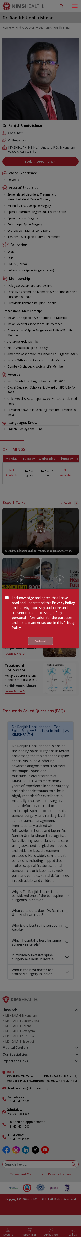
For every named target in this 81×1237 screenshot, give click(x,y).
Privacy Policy (63, 602)
